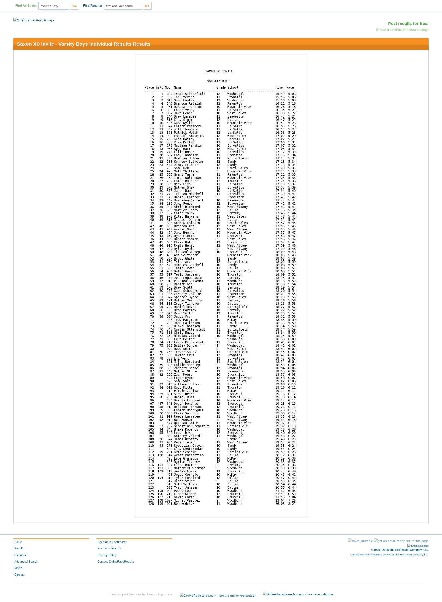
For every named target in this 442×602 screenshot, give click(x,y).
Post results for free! (408, 23)
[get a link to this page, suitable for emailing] (401, 541)
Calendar (20, 555)
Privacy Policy (107, 555)
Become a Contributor (111, 542)
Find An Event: (26, 5)
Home (18, 542)
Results (19, 548)
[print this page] (360, 541)
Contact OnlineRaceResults (115, 561)
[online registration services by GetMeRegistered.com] (218, 594)
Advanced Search (26, 561)
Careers (19, 574)
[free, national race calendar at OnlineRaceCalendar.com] (298, 594)
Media (18, 568)
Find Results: (92, 5)
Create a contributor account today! (402, 30)
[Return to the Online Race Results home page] (33, 20)
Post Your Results (109, 548)
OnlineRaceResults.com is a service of (389, 554)
